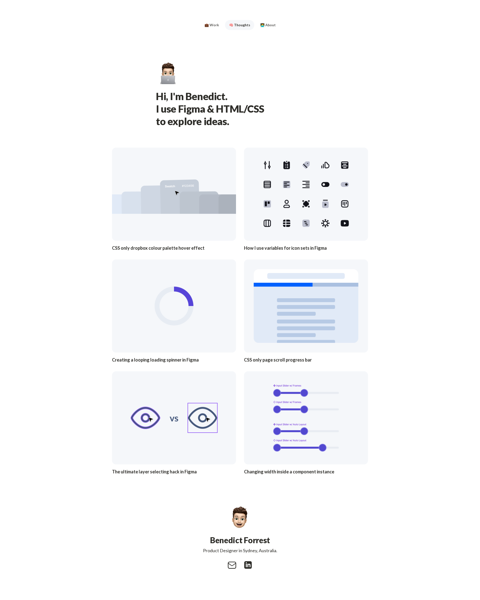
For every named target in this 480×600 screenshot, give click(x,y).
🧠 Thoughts (239, 25)
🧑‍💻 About (268, 25)
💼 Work (211, 25)
